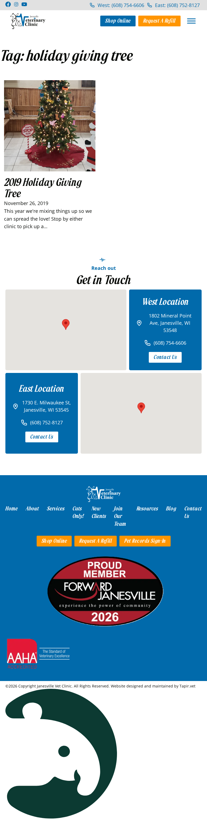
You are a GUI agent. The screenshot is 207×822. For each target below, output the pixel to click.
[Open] (191, 20)
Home (11, 508)
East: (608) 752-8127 (177, 5)
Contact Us (165, 357)
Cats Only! (78, 512)
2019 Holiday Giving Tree (43, 188)
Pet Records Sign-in (145, 541)
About (32, 508)
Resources (147, 508)
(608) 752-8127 (46, 422)
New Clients (99, 512)
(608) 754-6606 (170, 343)
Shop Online (118, 20)
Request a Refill (159, 20)
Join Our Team (120, 516)
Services (55, 508)
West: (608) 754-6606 (121, 5)
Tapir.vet (187, 686)
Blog (171, 508)
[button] (65, 324)
